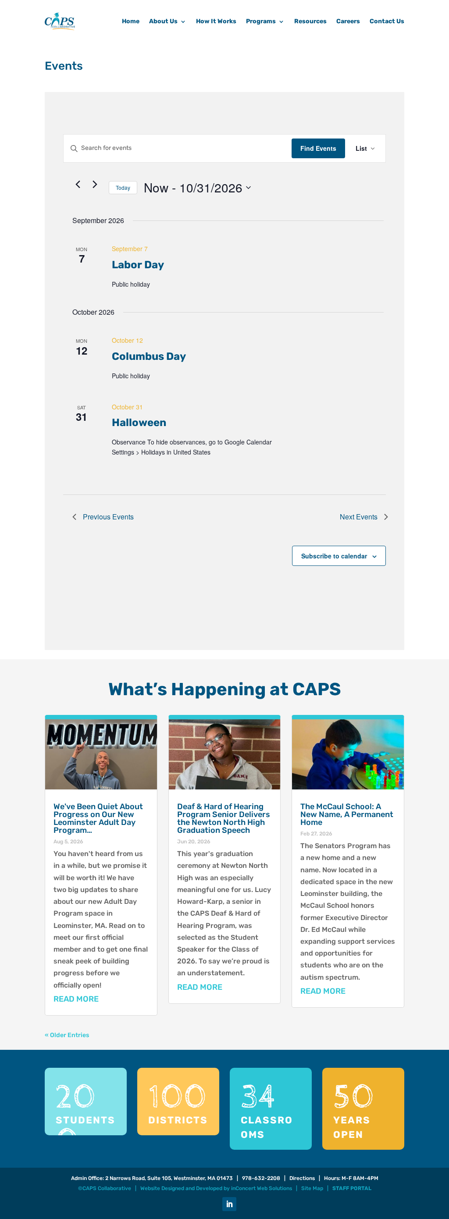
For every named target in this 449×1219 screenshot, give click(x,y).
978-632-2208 (261, 1178)
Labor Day (138, 265)
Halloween (139, 422)
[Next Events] (94, 184)
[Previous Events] (77, 184)
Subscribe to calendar (334, 555)
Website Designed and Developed (181, 1188)
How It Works (216, 21)
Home (130, 21)
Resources (310, 21)
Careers (348, 21)
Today (123, 187)
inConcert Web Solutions (261, 1188)
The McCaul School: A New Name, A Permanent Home (346, 814)
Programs (261, 21)
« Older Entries (67, 1035)
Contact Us (387, 21)
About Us (163, 21)
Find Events (318, 148)
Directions (302, 1178)
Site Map (312, 1188)
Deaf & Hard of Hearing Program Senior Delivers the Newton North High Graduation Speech (223, 818)
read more (76, 999)
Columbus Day (149, 356)
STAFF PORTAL (351, 1188)
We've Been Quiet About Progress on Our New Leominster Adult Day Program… (98, 818)
